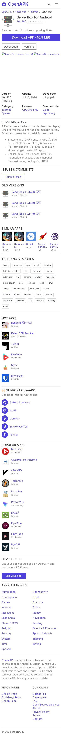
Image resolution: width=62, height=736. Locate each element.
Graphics (38, 602)
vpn (28, 265)
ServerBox (25, 17)
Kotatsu (47, 265)
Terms (36, 715)
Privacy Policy (41, 711)
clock (46, 288)
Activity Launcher (11, 271)
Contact (37, 718)
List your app (14, 575)
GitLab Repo (9, 700)
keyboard (36, 271)
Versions (29, 46)
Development (10, 597)
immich (27, 294)
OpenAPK (7, 11)
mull (51, 283)
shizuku (48, 294)
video (38, 294)
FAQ (35, 700)
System (6, 113)
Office (36, 607)
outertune (7, 277)
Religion (6, 628)
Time (4, 643)
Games (6, 602)
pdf (25, 271)
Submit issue (13, 176)
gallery (38, 277)
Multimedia (8, 617)
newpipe (49, 271)
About (36, 708)
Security (6, 633)
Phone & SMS (10, 623)
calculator (7, 300)
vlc (30, 300)
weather (40, 300)
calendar (21, 300)
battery (51, 300)
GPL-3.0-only (30, 109)
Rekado (6, 294)
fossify (6, 265)
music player (9, 283)
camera (27, 277)
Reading (37, 623)
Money (37, 612)
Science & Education (45, 628)
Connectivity (40, 591)
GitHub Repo (9, 693)
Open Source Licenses (46, 704)
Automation (9, 591)
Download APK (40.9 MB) (31, 37)
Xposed (6, 649)
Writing (37, 643)
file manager (19, 288)
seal (21, 283)
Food (36, 597)
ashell (42, 283)
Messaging (8, 612)
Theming (38, 638)
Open (18, 4)
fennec (6, 288)
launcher (18, 265)
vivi (18, 277)
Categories (20, 11)
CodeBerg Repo (11, 697)
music (37, 265)
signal (17, 294)
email (5, 306)
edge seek (34, 288)
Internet (34, 11)
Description (11, 46)
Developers (39, 697)
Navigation (39, 617)
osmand (31, 283)
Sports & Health (42, 633)
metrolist (50, 277)
